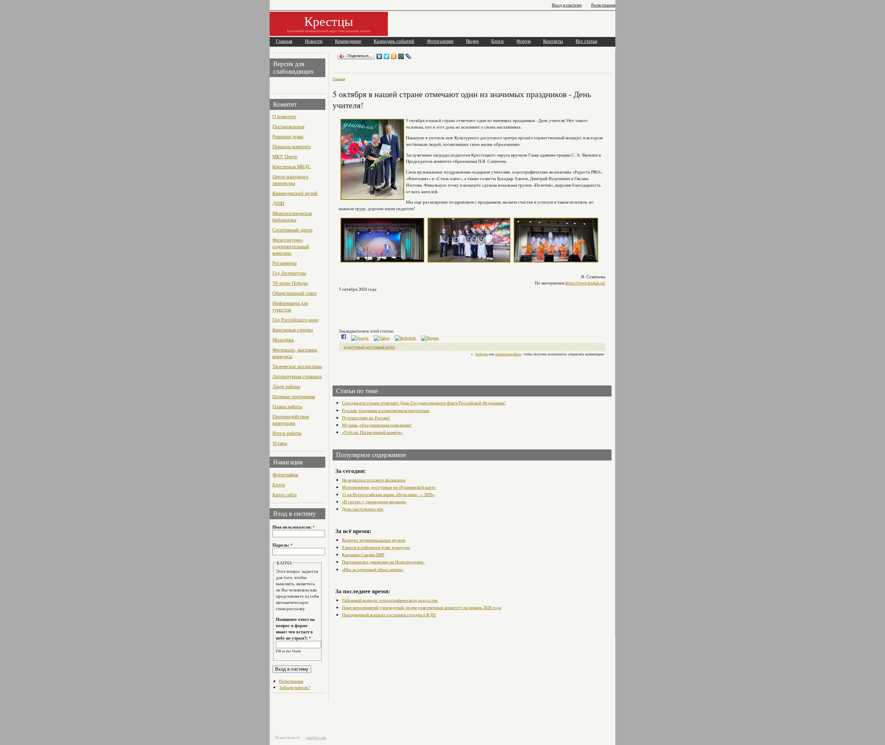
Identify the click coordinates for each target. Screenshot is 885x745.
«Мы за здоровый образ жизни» (372, 569)
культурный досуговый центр (369, 347)
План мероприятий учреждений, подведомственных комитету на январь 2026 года (421, 607)
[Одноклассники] (394, 56)
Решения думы (287, 136)
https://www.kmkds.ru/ (585, 283)
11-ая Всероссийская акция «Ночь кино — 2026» (388, 494)
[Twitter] (386, 56)
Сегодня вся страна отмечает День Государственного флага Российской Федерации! (423, 403)
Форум (523, 41)
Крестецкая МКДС (291, 166)
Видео (472, 41)
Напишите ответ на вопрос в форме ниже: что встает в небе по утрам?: (295, 628)
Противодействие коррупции (290, 419)
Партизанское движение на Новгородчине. (383, 562)
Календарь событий (394, 41)
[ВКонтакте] (379, 56)
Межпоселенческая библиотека (292, 216)
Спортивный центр (292, 229)
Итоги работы (286, 433)
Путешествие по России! (366, 418)
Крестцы (328, 21)
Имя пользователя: (293, 527)
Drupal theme (285, 737)
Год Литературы (289, 273)
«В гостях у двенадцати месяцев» (374, 502)
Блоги (497, 41)
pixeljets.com (316, 737)
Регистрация (603, 5)
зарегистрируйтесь (508, 354)
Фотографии (285, 474)
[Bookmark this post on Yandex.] (430, 338)
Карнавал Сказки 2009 (363, 554)
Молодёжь (283, 339)
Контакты (553, 41)
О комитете (284, 116)
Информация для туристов (290, 306)
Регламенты (284, 263)
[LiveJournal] (408, 56)
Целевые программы (293, 396)
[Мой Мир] (401, 56)
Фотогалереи (440, 41)
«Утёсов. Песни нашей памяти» (372, 432)
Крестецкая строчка (292, 329)
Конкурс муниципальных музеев (373, 540)
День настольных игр (362, 509)
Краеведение (348, 41)
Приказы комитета (291, 146)
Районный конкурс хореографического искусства (390, 600)
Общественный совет (294, 293)
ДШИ (278, 203)
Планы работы (287, 406)
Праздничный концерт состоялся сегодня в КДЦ (389, 615)
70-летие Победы (290, 283)
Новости (314, 41)
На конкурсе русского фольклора (374, 480)
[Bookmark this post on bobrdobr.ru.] (405, 338)
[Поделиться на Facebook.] (343, 338)
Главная (284, 41)
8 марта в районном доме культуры (376, 547)
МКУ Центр (284, 156)
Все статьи (586, 41)
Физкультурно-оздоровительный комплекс (290, 246)
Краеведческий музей (294, 193)
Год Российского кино (295, 319)
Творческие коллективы (297, 366)
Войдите (482, 354)
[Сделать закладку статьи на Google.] (360, 338)
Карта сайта (284, 494)
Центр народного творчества (290, 179)
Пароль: (282, 545)
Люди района (286, 386)
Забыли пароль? (294, 687)
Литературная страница (297, 376)
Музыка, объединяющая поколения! (377, 425)
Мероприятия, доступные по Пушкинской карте (389, 487)
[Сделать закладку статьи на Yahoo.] (382, 338)
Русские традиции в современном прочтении (385, 410)
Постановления (288, 126)
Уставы (279, 443)
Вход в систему (567, 5)
